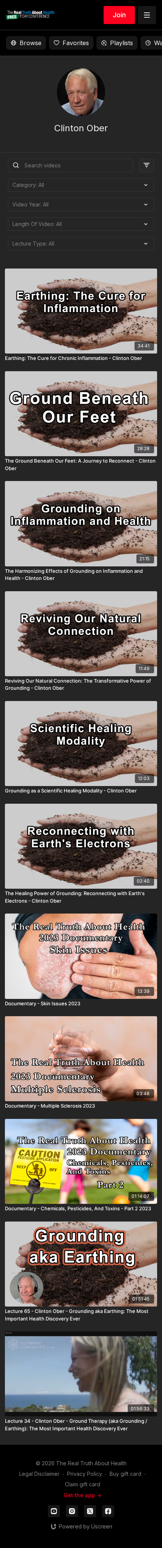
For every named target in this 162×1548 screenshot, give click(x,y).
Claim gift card (82, 1484)
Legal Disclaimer (39, 1474)
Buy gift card (125, 1474)
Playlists (121, 43)
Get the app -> (82, 1495)
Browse (30, 43)
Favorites (76, 43)
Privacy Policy (84, 1474)
